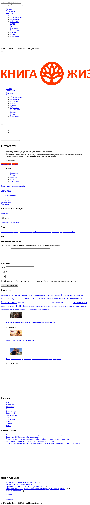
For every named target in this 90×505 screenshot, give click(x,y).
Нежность (83, 299)
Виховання (14, 36)
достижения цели (68, 302)
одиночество (6, 164)
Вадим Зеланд (21, 295)
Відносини (14, 28)
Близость (12, 295)
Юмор (12, 34)
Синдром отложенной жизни (38, 302)
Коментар (5, 263)
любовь (20, 305)
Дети (30, 295)
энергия (45, 309)
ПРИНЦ (23, 302)
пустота (15, 164)
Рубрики (9, 15)
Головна (9, 9)
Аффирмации (4, 295)
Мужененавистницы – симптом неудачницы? (24, 487)
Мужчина (65, 298)
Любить (44, 299)
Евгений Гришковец (46, 295)
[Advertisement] (12, 382)
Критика (20, 299)
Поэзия (13, 32)
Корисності (14, 20)
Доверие (36, 295)
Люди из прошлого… (14, 491)
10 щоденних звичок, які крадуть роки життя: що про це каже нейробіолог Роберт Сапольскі (43, 443)
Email (4, 272)
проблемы (54, 306)
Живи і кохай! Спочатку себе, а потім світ (20, 340)
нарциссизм (47, 306)
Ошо (19, 302)
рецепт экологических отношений (76, 306)
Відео (12, 24)
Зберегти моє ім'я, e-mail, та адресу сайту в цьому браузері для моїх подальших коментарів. (40, 281)
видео (53, 302)
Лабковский (28, 298)
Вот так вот (15, 30)
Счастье (49, 302)
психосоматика (62, 306)
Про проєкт (10, 11)
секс (23, 309)
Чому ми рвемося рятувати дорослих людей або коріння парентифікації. (31, 322)
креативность (10, 306)
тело (40, 309)
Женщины (66, 295)
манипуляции (39, 306)
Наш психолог (11, 415)
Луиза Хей (38, 299)
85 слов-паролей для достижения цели (21, 482)
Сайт (3, 276)
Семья (27, 302)
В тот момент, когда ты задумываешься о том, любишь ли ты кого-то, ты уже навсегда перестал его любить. (38, 232)
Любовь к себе (53, 299)
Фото (8, 421)
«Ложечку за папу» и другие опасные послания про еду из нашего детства (35, 489)
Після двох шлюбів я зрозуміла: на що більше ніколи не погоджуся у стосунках (33, 359)
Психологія (14, 22)
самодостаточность (6, 309)
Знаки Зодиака (12, 299)
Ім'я (3, 268)
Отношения (9, 302)
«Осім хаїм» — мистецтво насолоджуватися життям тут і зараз (31, 441)
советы (29, 309)
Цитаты (13, 26)
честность (4, 213)
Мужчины (75, 299)
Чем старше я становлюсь (10, 222)
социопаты (35, 309)
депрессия (59, 302)
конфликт (3, 306)
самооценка (17, 309)
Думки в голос (16, 17)
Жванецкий (57, 295)
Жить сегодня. (76, 295)
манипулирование (30, 306)
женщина (80, 302)
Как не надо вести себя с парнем (19, 484)
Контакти (9, 13)
